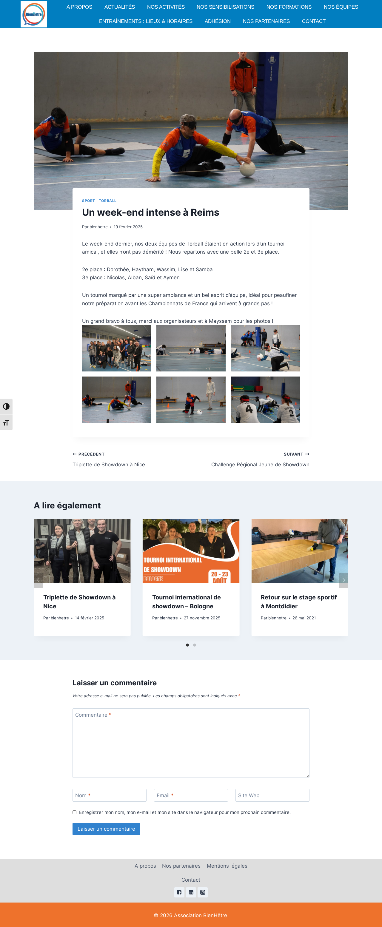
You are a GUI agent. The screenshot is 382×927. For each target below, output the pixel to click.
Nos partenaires (266, 21)
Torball (108, 200)
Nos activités (166, 7)
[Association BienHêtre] (34, 14)
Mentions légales (227, 866)
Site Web (249, 795)
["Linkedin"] (191, 892)
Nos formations (289, 7)
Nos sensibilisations (225, 7)
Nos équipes (341, 7)
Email (165, 795)
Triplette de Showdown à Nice (109, 460)
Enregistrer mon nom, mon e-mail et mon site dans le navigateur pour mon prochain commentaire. (185, 812)
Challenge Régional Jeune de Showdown (260, 460)
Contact (314, 21)
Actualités (119, 7)
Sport (88, 200)
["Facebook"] (179, 892)
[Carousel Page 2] (194, 645)
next (343, 580)
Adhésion (218, 21)
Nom (83, 795)
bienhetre (99, 226)
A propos (79, 7)
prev (38, 580)
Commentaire (93, 715)
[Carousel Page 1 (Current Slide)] (187, 645)
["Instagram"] (203, 892)
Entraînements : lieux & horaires (145, 21)
